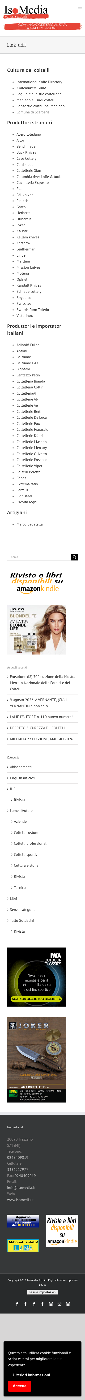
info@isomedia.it (21, 1187)
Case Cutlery (26, 158)
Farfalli (22, 489)
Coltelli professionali (30, 843)
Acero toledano (29, 134)
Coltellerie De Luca (32, 417)
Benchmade (26, 146)
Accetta (19, 1386)
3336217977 (17, 1169)
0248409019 (17, 1157)
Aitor (20, 140)
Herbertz (23, 212)
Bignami (23, 368)
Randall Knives (29, 285)
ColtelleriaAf (26, 393)
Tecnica (20, 887)
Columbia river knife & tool (38, 176)
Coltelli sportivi (26, 854)
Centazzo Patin (28, 375)
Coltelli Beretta (28, 472)
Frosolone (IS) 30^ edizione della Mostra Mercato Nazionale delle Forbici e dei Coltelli (42, 682)
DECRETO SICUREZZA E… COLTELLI (38, 727)
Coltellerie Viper (29, 465)
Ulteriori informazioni (31, 1375)
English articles (22, 777)
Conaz (21, 477)
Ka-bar (22, 230)
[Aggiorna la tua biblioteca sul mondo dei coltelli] (23, 1221)
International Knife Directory (39, 81)
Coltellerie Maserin (32, 441)
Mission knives (28, 267)
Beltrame (24, 356)
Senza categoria (22, 909)
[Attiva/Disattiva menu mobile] (80, 7)
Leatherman (26, 249)
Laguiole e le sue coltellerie (39, 93)
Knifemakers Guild (31, 88)
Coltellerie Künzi (30, 435)
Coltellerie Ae (27, 405)
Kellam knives (28, 237)
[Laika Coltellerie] (36, 1060)
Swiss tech (25, 303)
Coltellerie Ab (27, 399)
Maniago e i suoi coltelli (36, 100)
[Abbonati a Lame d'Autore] (23, 1245)
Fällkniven (25, 194)
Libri (13, 898)
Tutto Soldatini (22, 920)
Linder (22, 255)
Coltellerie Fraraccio (32, 429)
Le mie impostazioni (42, 1292)
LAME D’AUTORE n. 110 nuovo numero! (41, 716)
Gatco (21, 206)
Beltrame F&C (28, 363)
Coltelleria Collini (30, 387)
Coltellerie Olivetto (32, 453)
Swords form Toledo (33, 309)
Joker (21, 225)
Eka (19, 188)
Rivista (19, 799)
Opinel (22, 279)
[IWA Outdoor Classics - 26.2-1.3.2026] (36, 977)
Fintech (22, 200)
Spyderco (24, 297)
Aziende (20, 821)
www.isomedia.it (20, 1199)
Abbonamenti (21, 766)
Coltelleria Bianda (31, 381)
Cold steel (25, 164)
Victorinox (25, 315)
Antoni (22, 351)
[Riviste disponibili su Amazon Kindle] (36, 583)
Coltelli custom (26, 832)
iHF (12, 788)
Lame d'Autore (21, 810)
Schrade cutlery (29, 291)
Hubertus (24, 218)
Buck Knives (26, 152)
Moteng (23, 273)
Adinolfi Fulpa (28, 344)
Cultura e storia (26, 865)
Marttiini (23, 261)
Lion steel (24, 496)
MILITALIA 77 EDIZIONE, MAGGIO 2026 (41, 739)
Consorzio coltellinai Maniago (41, 105)
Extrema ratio (27, 484)
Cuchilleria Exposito (33, 182)
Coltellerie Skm (29, 170)
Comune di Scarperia (33, 112)
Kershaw (23, 243)
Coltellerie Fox (28, 423)
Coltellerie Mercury (32, 447)
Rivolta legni (27, 502)
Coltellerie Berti (29, 411)
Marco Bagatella (30, 524)
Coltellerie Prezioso (32, 459)
